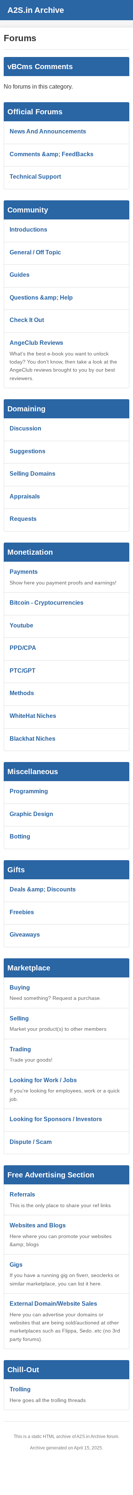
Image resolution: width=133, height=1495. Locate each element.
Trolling (20, 1389)
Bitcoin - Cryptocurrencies (46, 603)
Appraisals (25, 496)
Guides (20, 275)
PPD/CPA (23, 648)
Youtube (21, 625)
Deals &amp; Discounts (43, 889)
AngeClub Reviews (36, 343)
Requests (23, 519)
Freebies (22, 912)
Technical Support (35, 177)
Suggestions (27, 451)
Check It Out (27, 320)
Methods (22, 693)
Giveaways (25, 934)
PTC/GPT (22, 671)
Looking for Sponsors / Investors (56, 1119)
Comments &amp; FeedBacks (51, 154)
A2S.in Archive (35, 10)
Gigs (16, 1265)
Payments (24, 572)
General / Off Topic (35, 252)
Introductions (28, 229)
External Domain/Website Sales (53, 1304)
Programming (29, 791)
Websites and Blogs (38, 1225)
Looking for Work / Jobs (43, 1080)
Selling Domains (32, 474)
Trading (20, 1049)
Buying (20, 987)
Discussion (25, 428)
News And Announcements (48, 131)
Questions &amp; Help (41, 297)
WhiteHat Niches (33, 716)
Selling (19, 1018)
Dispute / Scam (31, 1142)
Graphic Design (31, 814)
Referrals (22, 1194)
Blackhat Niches (32, 739)
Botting (20, 836)
